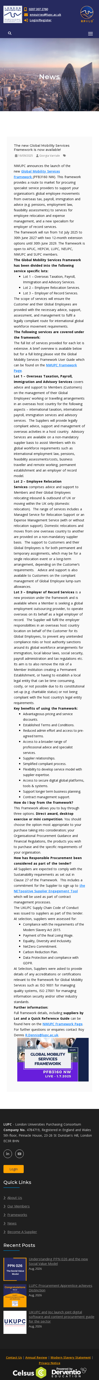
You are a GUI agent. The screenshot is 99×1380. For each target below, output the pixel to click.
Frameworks (17, 1214)
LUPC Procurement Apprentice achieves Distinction (60, 1287)
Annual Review (36, 1357)
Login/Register (41, 20)
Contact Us (14, 1357)
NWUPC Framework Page (62, 1024)
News (12, 1223)
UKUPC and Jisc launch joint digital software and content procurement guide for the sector (61, 1316)
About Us (14, 1197)
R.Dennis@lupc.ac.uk (41, 1035)
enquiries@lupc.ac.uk (45, 14)
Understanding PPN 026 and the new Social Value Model (58, 1261)
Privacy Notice (49, 1363)
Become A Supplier (22, 1231)
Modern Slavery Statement (71, 1357)
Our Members (18, 1206)
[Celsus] (29, 1372)
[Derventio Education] (69, 1372)
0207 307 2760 (38, 9)
